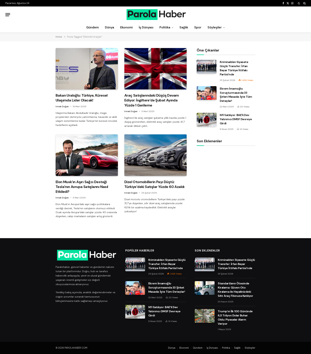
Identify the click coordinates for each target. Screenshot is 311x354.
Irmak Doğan (62, 106)
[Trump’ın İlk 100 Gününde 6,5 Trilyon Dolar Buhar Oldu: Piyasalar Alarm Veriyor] (205, 316)
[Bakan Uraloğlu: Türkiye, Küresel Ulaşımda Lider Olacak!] (87, 69)
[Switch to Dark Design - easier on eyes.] (299, 3)
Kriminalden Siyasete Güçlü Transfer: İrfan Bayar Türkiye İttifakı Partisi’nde (234, 68)
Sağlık (183, 27)
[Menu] (7, 15)
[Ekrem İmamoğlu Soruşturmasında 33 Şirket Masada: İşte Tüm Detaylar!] (207, 93)
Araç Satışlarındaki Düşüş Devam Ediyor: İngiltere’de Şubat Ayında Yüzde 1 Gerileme (151, 100)
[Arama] (304, 3)
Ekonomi (126, 27)
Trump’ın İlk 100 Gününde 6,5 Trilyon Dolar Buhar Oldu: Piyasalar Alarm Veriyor (235, 317)
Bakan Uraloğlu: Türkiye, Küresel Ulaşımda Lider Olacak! (82, 98)
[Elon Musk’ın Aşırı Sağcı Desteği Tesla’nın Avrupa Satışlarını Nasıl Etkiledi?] (87, 155)
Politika (164, 27)
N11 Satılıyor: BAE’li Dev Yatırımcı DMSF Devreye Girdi (236, 119)
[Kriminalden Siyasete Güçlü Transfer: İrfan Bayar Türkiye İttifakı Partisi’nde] (207, 66)
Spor (197, 27)
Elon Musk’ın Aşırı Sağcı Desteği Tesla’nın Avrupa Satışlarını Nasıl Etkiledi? (82, 187)
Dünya (109, 27)
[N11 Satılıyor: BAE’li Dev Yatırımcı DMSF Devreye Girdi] (207, 119)
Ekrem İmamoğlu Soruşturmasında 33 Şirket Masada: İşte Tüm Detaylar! (236, 95)
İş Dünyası (146, 27)
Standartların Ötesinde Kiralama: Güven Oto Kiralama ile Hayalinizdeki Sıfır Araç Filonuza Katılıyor (235, 290)
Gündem (92, 27)
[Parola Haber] (155, 14)
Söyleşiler (215, 27)
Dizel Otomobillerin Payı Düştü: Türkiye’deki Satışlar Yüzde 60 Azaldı (154, 184)
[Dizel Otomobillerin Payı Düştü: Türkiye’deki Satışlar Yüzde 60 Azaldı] (155, 155)
